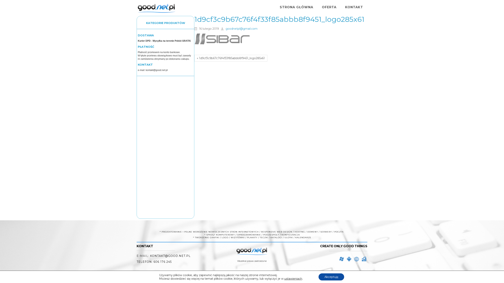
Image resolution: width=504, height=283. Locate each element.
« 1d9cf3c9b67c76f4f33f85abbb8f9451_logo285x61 (231, 58)
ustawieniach (293, 278)
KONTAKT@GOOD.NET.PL (170, 256)
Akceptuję (331, 277)
